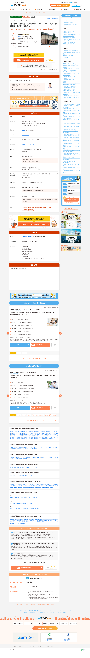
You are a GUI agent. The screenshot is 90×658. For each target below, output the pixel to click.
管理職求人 (14, 520)
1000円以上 (17, 497)
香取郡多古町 (24, 437)
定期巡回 (20, 487)
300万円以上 (19, 508)
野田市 (29, 433)
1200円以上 (23, 497)
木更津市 (21, 433)
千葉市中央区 (16, 431)
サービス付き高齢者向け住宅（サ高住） (42, 484)
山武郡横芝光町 (52, 437)
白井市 (18, 435)
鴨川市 (30, 434)
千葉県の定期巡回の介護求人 (69, 90)
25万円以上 (23, 503)
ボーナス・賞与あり (51, 521)
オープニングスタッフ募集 (48, 519)
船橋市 (13, 433)
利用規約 (45, 623)
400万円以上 (31, 508)
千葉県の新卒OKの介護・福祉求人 (71, 153)
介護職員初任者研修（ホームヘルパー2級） (31, 457)
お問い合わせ (73, 623)
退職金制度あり (23, 523)
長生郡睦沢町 (17, 438)
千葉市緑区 (43, 431)
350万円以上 (25, 508)
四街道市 (50, 434)
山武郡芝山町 (45, 437)
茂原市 (32, 433)
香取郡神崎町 (17, 437)
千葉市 (11, 431)
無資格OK (25, 458)
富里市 (21, 435)
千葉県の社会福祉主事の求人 (69, 37)
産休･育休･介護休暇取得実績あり (23, 521)
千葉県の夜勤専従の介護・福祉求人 (71, 104)
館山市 (17, 433)
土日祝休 (36, 520)
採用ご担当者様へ (18, 623)
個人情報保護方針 (50, 646)
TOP (13, 9)
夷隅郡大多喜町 (37, 438)
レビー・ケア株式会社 (53, 18)
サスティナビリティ (32, 646)
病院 (11, 475)
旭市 (47, 433)
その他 (30, 475)
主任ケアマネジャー (41, 447)
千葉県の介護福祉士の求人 (69, 31)
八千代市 (21, 434)
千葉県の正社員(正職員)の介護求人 (71, 50)
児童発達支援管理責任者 (17, 448)
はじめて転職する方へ (71, 202)
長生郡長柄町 (30, 438)
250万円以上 (12, 508)
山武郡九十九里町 (37, 437)
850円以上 (12, 497)
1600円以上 (35, 497)
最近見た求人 (79, 9)
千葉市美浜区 (49, 431)
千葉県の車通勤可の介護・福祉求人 (71, 108)
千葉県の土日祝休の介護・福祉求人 (71, 134)
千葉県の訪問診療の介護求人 (69, 89)
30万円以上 (29, 503)
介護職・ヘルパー (13, 447)
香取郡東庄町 (30, 437)
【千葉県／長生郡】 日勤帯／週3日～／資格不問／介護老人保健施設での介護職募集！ (34, 377)
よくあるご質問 (36, 623)
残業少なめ (33, 521)
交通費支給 (17, 523)
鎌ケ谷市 (34, 434)
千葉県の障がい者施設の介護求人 (71, 84)
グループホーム (25, 135)
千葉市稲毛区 (30, 431)
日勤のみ (41, 520)
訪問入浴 (54, 485)
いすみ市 (41, 435)
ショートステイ (38, 487)
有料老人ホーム (30, 484)
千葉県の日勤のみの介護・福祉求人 (71, 135)
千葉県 (19, 37)
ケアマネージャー (32, 447)
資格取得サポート (53, 520)
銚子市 (54, 431)
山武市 (37, 435)
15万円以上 (12, 503)
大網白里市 (46, 435)
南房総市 (26, 435)
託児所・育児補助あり (41, 521)
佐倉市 (40, 433)
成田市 (36, 433)
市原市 (13, 434)
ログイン (76, 5)
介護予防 (51, 487)
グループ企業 (43, 646)
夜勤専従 (12, 519)
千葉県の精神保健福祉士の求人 (70, 42)
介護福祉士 (12, 457)
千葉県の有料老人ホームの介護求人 (71, 68)
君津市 (38, 434)
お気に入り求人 (66, 9)
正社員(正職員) (13, 467)
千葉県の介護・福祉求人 (68, 22)
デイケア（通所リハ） (33, 485)
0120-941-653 (36, 578)
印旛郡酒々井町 (53, 435)
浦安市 (45, 434)
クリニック (15, 475)
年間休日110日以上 (30, 520)
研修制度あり (13, 521)
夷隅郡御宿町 (44, 438)
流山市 (17, 434)
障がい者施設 (49, 485)
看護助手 (26, 447)
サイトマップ (28, 623)
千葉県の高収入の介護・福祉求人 (71, 129)
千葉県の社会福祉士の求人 (69, 32)
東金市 (43, 433)
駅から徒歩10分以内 (19, 519)
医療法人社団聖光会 (14, 373)
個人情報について (54, 623)
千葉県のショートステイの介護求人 (71, 95)
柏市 (54, 433)
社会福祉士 (18, 457)
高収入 (23, 520)
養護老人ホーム (45, 487)
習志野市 (51, 433)
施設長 (69, 610)
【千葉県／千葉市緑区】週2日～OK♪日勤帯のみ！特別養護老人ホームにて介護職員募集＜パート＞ (33, 314)
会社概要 (21, 646)
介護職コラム (64, 623)
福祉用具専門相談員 (51, 612)
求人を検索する (52, 9)
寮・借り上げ (31, 519)
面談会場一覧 (39, 9)
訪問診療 (15, 487)
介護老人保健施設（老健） (20, 484)
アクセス (25, 646)
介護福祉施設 (21, 475)
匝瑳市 (30, 435)
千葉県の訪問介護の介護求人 (69, 64)
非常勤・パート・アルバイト (29, 144)
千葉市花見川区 (23, 431)
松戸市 (25, 433)
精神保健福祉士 (18, 458)
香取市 (33, 435)
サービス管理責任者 (27, 448)
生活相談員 (20, 447)
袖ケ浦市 (54, 434)
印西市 (14, 435)
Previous (8, 333)
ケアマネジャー (42, 610)
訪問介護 (12, 484)
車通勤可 (26, 519)
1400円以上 (29, 497)
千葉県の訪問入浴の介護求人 (69, 86)
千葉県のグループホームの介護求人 (71, 83)
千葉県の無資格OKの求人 (69, 44)
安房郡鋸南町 (50, 438)
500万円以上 (37, 508)
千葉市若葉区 (37, 431)
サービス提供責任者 (50, 447)
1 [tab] (49, 46)
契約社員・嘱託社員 (21, 467)
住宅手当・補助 (38, 519)
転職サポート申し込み (45, 628)
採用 (38, 646)
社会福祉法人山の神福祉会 (15, 310)
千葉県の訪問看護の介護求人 (69, 87)
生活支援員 (34, 448)
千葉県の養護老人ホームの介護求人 (71, 97)
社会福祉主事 (43, 457)
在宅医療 (27, 475)
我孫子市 (26, 434)
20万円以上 (18, 503)
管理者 (64, 612)
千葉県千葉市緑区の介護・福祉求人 (71, 24)
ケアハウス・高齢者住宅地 (28, 487)
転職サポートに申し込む (59, 5)
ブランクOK (46, 520)
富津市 (42, 434)
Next (60, 333)
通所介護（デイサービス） (22, 485)
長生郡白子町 (24, 438)
